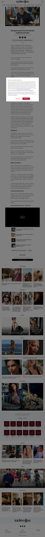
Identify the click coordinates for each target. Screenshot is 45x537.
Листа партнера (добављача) (12, 95)
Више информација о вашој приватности (23, 89)
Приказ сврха (18, 98)
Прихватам (26, 98)
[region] (22, 89)
